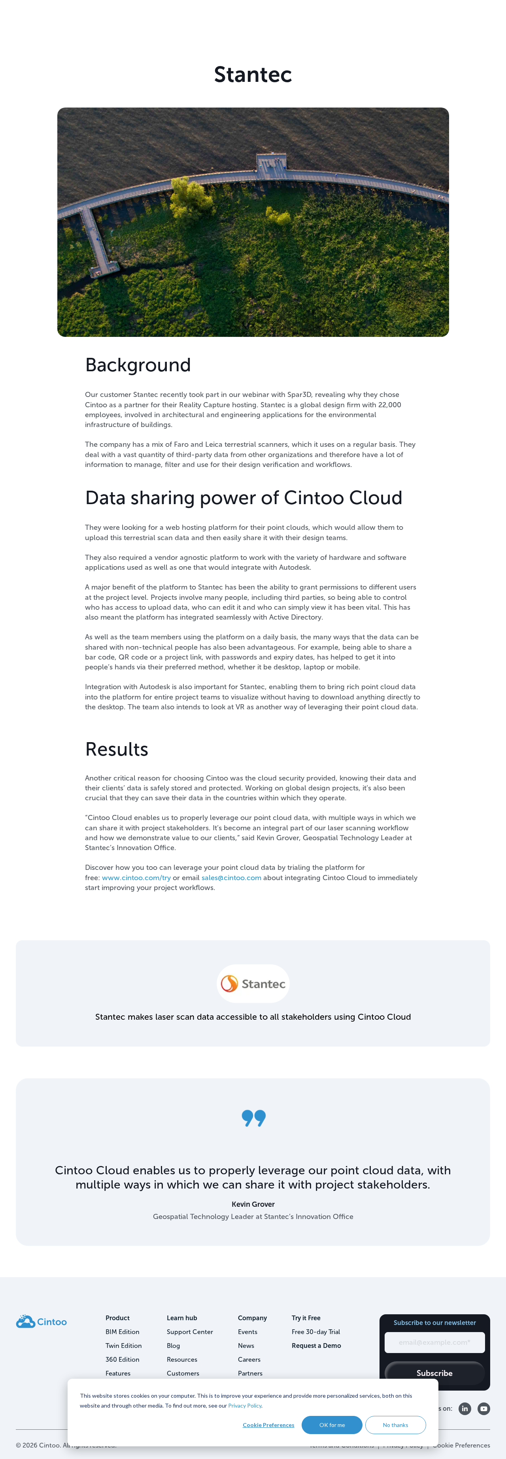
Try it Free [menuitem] (306, 1318)
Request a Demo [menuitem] (316, 1345)
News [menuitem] (246, 1345)
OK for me (332, 1424)
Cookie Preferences (269, 1424)
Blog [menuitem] (173, 1345)
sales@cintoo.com (231, 877)
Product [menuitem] (118, 1318)
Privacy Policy (244, 1405)
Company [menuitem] (252, 1318)
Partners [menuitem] (250, 1373)
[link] (41, 1320)
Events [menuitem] (247, 1332)
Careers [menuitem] (249, 1359)
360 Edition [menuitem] (123, 1359)
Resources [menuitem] (182, 1359)
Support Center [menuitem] (190, 1332)
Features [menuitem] (118, 1373)
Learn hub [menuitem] (182, 1318)
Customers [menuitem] (183, 1373)
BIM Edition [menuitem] (123, 1332)
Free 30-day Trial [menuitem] (316, 1332)
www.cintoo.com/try (136, 877)
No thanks (395, 1424)
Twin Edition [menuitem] (124, 1345)
